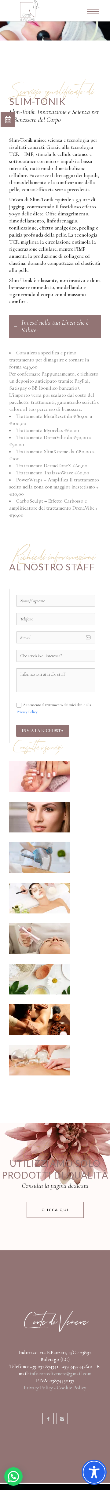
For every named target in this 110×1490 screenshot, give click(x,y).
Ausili (39, 1060)
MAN (40, 1019)
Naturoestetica (40, 979)
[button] (13, 1476)
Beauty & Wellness (40, 898)
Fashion (40, 817)
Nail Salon (39, 776)
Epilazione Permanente (30, 857)
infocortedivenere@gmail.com (60, 1373)
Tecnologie (40, 938)
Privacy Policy (26, 711)
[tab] (55, 326)
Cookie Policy (71, 1387)
